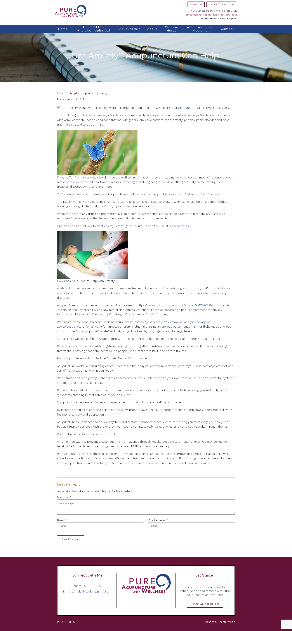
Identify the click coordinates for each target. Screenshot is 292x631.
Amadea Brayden (70, 93)
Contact (227, 29)
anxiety (103, 93)
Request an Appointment (205, 604)
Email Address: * (158, 520)
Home (63, 29)
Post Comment (71, 539)
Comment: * (64, 497)
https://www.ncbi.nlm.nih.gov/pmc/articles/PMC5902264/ (176, 305)
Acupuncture (130, 29)
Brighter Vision (226, 621)
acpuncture (89, 93)
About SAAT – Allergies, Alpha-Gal (93, 29)
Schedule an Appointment (221, 4)
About (152, 29)
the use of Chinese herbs (171, 226)
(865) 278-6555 (228, 14)
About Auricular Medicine (200, 29)
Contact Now (196, 4)
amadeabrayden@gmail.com (202, 14)
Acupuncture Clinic (191, 108)
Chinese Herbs (171, 29)
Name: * (62, 520)
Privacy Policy (66, 622)
